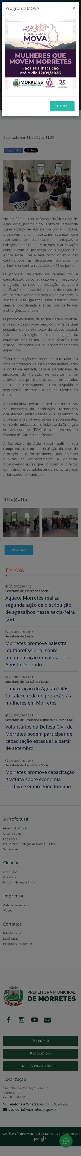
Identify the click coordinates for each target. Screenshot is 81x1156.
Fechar (62, 106)
